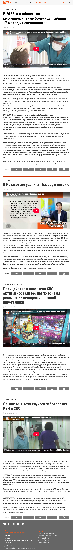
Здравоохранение (10, 9)
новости (18, 3)
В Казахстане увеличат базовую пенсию (36, 184)
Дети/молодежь (19, 528)
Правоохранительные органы (14, 284)
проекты (28, 3)
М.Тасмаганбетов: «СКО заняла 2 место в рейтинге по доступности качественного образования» (36, 537)
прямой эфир (41, 3)
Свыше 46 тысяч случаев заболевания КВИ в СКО (35, 406)
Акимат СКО (8, 528)
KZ (64, 2)
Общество (7, 180)
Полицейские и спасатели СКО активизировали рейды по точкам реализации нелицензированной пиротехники (31, 296)
